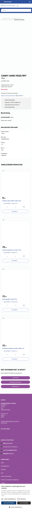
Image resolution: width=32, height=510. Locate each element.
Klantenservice (15, 386)
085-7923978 (4, 423)
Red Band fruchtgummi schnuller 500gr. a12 (13, 348)
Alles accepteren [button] (9, 503)
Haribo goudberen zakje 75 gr (9, 299)
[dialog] (16, 497)
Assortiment (15, 378)
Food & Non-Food (6, 18)
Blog (2, 473)
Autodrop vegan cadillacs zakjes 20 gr (11, 201)
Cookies (3, 483)
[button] (16, 507)
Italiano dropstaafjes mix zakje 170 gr (11, 250)
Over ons (3, 469)
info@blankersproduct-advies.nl (10, 421)
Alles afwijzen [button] (24, 503)
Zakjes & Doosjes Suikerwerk (7, 19)
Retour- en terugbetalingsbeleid (10, 480)
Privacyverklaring (6, 476)
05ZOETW (20, 95)
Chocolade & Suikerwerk (16, 18)
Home (2, 463)
